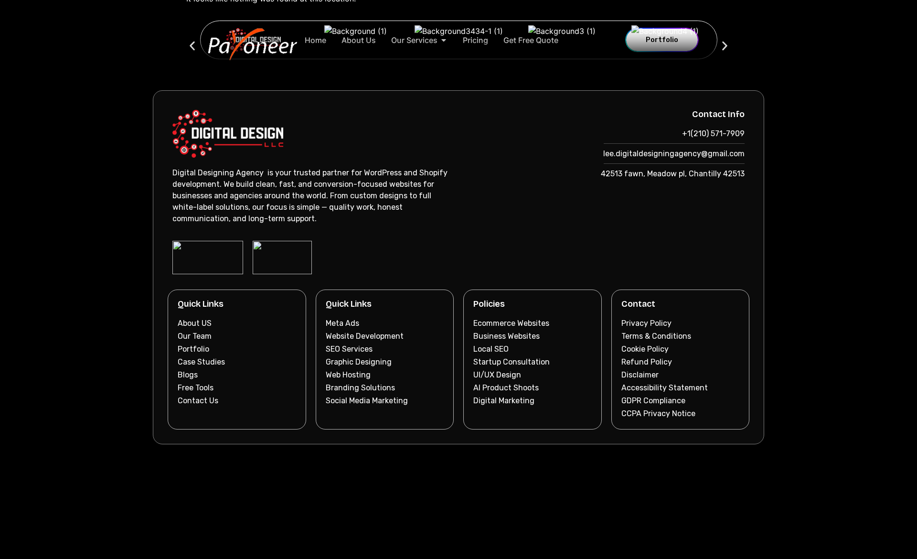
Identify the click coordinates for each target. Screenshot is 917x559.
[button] (192, 46)
